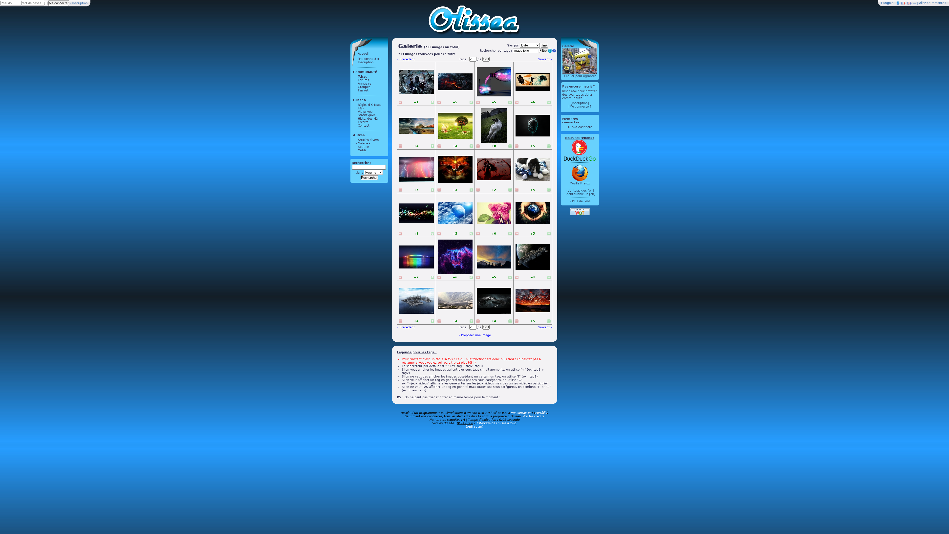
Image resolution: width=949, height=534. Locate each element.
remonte (937, 3)
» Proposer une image (474, 335)
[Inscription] (580, 103)
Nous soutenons (578, 138)
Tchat (362, 76)
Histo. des (368, 118)
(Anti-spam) (474, 426)
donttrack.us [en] (581, 190)
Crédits (363, 122)
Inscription (80, 3)
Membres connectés (571, 120)
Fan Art (363, 90)
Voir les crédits (533, 416)
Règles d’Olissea (369, 105)
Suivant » (545, 59)
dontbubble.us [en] (580, 194)
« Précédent (406, 59)
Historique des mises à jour (495, 423)
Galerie (362, 143)
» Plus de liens (579, 201)
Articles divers (368, 140)
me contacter (521, 413)
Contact (363, 125)
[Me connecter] (369, 59)
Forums (363, 80)
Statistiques (366, 115)
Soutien (363, 147)
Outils (362, 150)
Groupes (364, 87)
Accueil (363, 53)
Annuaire (364, 83)
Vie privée (365, 111)
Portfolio (541, 413)
